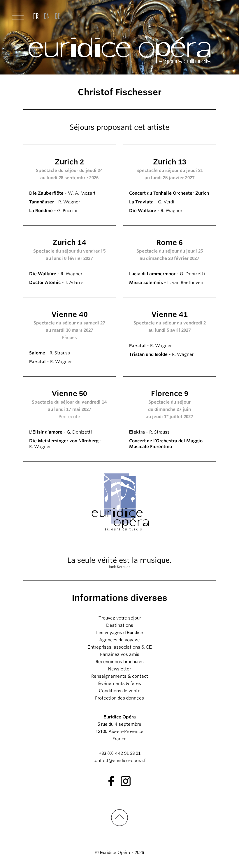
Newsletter (119, 669)
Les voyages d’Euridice (119, 632)
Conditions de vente (119, 690)
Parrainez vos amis (119, 654)
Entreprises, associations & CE (119, 647)
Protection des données (119, 698)
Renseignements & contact (119, 676)
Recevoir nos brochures (120, 661)
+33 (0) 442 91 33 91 (119, 753)
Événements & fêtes (119, 683)
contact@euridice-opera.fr (119, 760)
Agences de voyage (119, 639)
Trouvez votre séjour (120, 618)
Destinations (119, 625)
